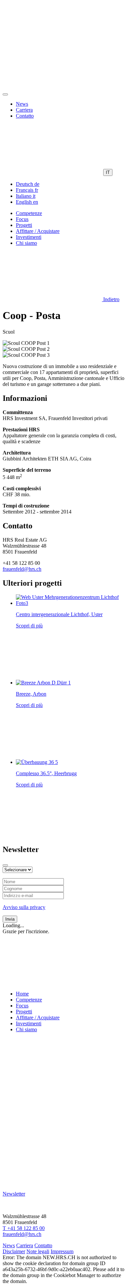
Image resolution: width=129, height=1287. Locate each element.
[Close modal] (5, 865)
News (22, 104)
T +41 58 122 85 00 (24, 1228)
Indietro (110, 299)
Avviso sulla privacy (24, 907)
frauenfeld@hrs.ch (22, 569)
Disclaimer (14, 1251)
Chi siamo (26, 243)
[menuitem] (27, 184)
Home (22, 993)
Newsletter (14, 1194)
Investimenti (28, 237)
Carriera (24, 110)
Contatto (25, 116)
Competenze (29, 213)
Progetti (24, 225)
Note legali (37, 1251)
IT (108, 172)
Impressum (62, 1251)
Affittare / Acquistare (38, 231)
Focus (22, 219)
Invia (10, 919)
